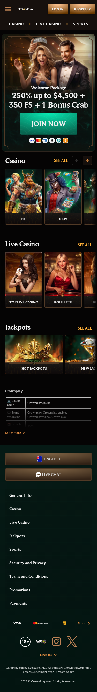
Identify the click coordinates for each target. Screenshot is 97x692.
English (52, 459)
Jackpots (17, 327)
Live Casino (48, 23)
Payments (18, 603)
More (81, 623)
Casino (16, 23)
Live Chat (51, 474)
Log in (58, 9)
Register (82, 9)
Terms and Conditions (28, 576)
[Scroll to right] (87, 160)
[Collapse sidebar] (8, 9)
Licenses (46, 655)
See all (61, 160)
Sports (80, 23)
